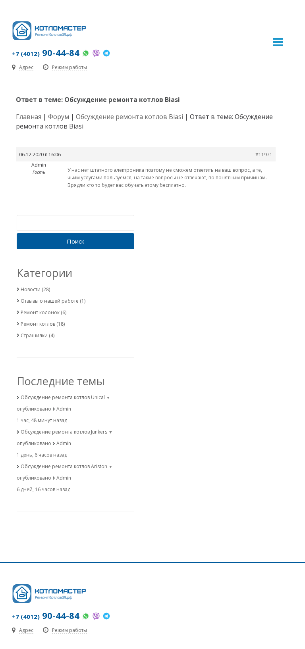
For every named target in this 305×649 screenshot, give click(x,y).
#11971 (263, 154)
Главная (28, 116)
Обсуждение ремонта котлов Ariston (64, 466)
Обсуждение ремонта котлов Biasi (129, 116)
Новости (31, 289)
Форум (58, 116)
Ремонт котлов (38, 324)
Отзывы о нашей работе (50, 301)
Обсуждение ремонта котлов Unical (63, 397)
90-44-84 (45, 52)
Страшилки (34, 335)
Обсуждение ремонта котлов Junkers (64, 431)
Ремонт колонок (40, 312)
